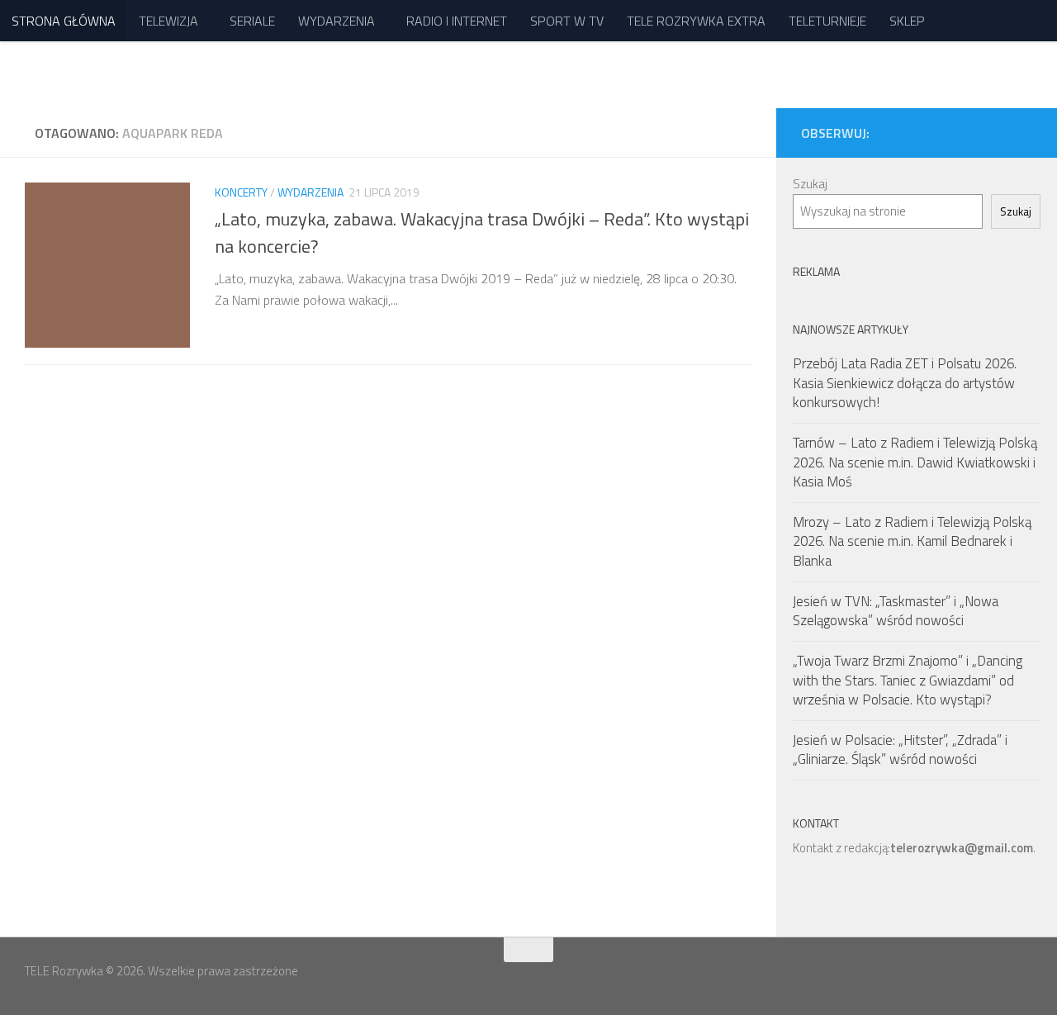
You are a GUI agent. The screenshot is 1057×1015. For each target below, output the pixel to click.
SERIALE (252, 21)
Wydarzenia (310, 192)
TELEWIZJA (168, 21)
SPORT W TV (567, 21)
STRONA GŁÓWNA (64, 21)
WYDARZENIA (336, 21)
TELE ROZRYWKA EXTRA (696, 21)
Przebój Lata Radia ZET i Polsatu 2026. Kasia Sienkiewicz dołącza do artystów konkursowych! (905, 383)
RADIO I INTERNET (456, 21)
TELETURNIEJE (827, 21)
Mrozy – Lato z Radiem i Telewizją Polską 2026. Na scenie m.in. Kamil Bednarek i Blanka (912, 541)
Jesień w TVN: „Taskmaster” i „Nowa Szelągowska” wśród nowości (895, 611)
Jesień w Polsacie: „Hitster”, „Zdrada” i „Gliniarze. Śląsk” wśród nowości (900, 750)
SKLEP (907, 21)
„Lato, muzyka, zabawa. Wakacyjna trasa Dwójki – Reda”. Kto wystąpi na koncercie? (482, 232)
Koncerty (241, 192)
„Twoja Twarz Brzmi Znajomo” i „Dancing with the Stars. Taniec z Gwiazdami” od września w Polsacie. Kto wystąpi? (907, 680)
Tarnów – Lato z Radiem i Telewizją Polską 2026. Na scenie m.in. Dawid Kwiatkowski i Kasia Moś (915, 462)
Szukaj (810, 183)
